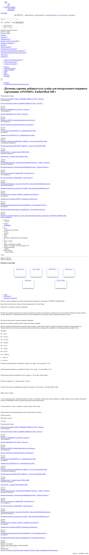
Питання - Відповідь (10, 298)
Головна (6, 82)
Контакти (7, 76)
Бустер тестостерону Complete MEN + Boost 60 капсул (17, 177)
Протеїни (4, 37)
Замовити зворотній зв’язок (9, 30)
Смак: (2, 255)
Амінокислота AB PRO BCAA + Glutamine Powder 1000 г (18, 135)
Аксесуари (4, 54)
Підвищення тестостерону (9, 49)
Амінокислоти (6, 39)
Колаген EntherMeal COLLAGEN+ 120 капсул (14, 114)
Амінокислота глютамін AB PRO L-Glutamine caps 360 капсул (19, 199)
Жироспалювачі (6, 47)
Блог (5, 73)
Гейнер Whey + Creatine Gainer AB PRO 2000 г (14, 156)
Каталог (5, 33)
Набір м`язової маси (10, 62)
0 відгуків (6, 221)
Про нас (6, 67)
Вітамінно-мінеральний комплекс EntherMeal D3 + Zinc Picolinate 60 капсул (23, 209)
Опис (5, 294)
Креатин (4, 45)
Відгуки (6, 74)
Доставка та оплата (10, 68)
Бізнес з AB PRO (9, 70)
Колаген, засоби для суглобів (10, 41)
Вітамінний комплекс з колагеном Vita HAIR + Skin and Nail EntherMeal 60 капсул (25, 188)
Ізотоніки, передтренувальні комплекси (13, 51)
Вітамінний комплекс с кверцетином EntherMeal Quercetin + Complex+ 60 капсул (24, 167)
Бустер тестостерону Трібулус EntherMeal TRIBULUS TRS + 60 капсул (22, 103)
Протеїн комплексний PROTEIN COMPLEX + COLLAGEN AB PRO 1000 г (23, 146)
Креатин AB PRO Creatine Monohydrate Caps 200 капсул (17, 124)
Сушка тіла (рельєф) (11, 64)
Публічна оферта (53, 550)
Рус (9, 5)
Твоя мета (4, 56)
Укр (6, 2)
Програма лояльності (24, 550)
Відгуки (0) (7, 296)
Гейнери (4, 35)
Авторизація (11, 8)
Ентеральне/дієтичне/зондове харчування (14, 52)
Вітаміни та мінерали (8, 43)
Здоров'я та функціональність (13, 60)
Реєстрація (11, 10)
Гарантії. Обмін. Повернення (39, 550)
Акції (5, 71)
